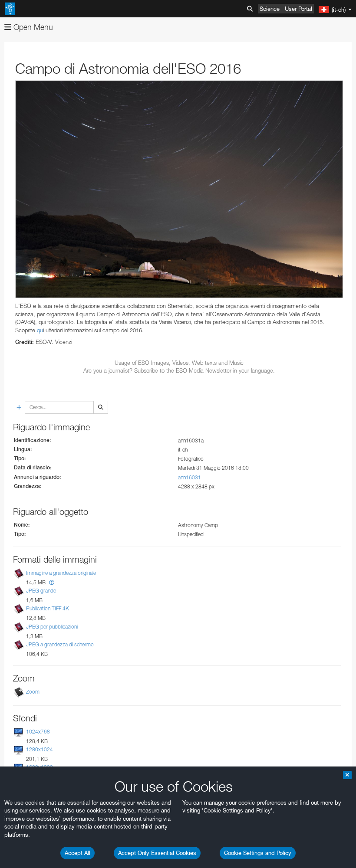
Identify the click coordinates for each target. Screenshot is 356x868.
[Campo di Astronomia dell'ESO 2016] (179, 189)
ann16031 (189, 477)
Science (270, 8)
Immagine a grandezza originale (61, 573)
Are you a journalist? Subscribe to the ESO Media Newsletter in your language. (179, 370)
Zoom (33, 691)
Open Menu (32, 27)
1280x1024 (39, 749)
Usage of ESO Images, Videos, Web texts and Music (179, 362)
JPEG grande (41, 590)
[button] (51, 582)
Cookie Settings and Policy (257, 852)
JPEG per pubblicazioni (52, 626)
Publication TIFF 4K (47, 608)
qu (40, 330)
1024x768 (38, 731)
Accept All (77, 852)
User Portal (298, 8)
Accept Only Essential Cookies (157, 852)
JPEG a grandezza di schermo (60, 644)
